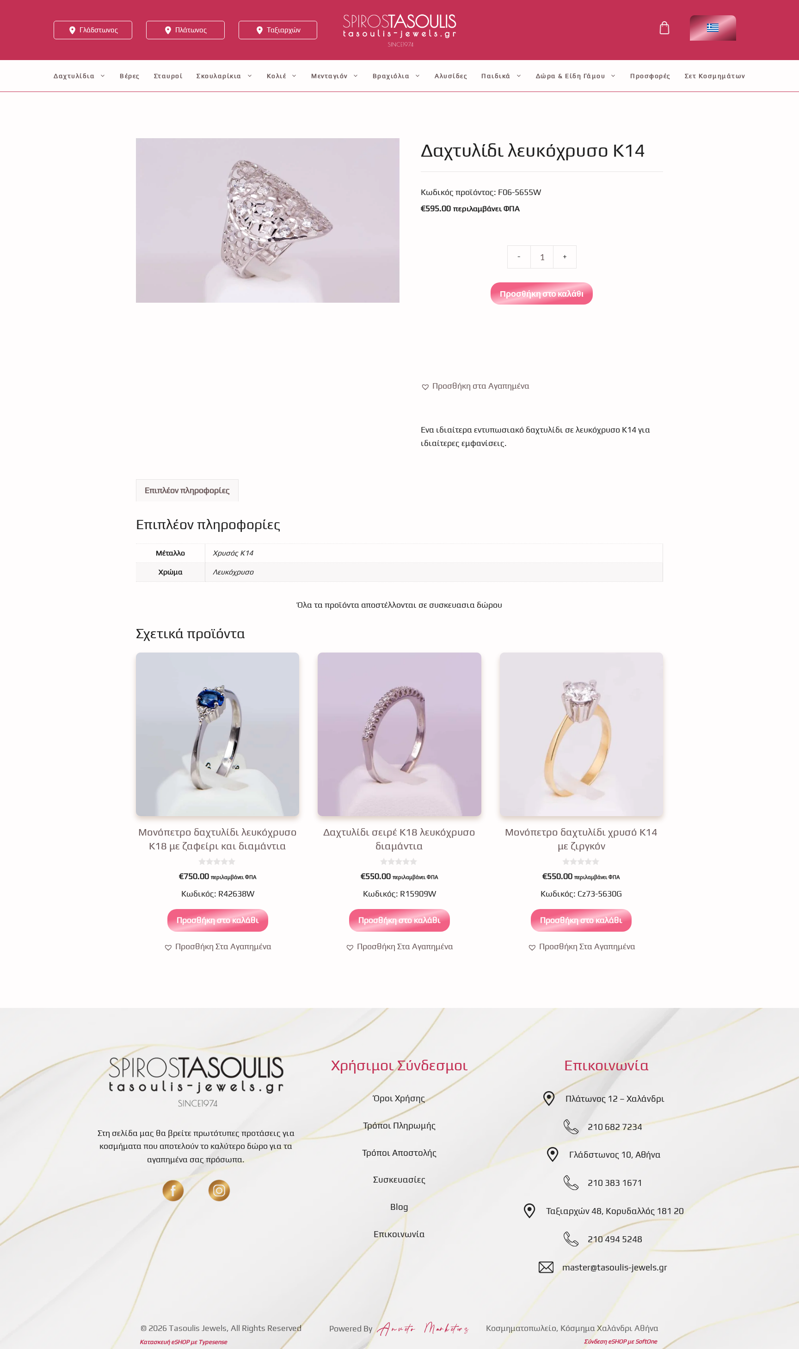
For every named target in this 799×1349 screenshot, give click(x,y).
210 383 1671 (615, 1183)
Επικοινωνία (399, 1234)
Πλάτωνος (191, 30)
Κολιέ (277, 75)
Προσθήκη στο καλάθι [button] (218, 920)
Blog (399, 1207)
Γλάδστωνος (99, 30)
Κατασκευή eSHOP (164, 1341)
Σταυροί (168, 75)
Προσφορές (650, 75)
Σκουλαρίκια (219, 75)
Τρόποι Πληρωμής (399, 1125)
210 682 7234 (615, 1127)
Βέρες (130, 75)
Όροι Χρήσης (399, 1098)
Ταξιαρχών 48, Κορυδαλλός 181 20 (615, 1211)
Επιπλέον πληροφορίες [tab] (187, 490)
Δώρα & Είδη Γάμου (571, 75)
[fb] (172, 1190)
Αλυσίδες (451, 75)
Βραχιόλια (391, 75)
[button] (475, 386)
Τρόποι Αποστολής (399, 1153)
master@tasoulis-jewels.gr (614, 1267)
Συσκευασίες (399, 1179)
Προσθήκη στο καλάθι (542, 293)
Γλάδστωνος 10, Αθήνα (615, 1154)
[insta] (219, 1190)
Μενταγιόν (329, 75)
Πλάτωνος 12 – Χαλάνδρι (614, 1098)
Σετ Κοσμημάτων (715, 75)
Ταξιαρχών (284, 30)
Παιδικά (496, 75)
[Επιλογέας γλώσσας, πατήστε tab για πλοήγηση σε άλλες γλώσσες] (713, 28)
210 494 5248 (615, 1239)
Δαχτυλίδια (74, 75)
